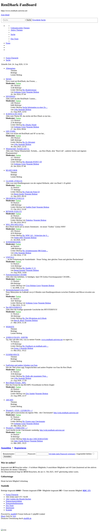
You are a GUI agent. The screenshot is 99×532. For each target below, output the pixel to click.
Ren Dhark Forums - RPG (16, 383)
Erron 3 (17, 348)
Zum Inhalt (5, 15)
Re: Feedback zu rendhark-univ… (35, 346)
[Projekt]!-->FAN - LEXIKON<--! (19, 410)
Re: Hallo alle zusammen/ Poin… (35, 376)
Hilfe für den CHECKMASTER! (35, 439)
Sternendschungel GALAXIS (17, 290)
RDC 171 (87, 491)
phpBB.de (27, 518)
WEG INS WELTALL (14, 225)
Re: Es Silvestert (28, 142)
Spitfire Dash (31, 207)
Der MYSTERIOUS (14, 307)
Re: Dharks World (29, 125)
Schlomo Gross (20, 92)
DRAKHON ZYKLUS (15, 198)
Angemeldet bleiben (84, 454)
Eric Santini (30, 394)
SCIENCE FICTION (14, 114)
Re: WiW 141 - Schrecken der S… (35, 235)
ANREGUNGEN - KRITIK (17, 337)
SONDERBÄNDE (13, 242)
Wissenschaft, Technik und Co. (17, 149)
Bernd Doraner (19, 270)
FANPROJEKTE (12, 355)
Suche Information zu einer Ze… (35, 107)
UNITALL (10, 257)
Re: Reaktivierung (29, 90)
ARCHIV (9, 400)
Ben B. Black (19, 320)
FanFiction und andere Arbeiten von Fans (21, 365)
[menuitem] (20, 28)
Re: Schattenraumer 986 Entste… (35, 251)
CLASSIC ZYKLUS (14, 181)
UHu (16, 109)
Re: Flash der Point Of (31, 192)
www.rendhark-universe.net (52, 340)
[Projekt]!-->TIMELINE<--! (16, 428)
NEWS (8, 79)
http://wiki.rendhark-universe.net (66, 413)
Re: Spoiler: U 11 (29, 268)
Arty (14, 516)
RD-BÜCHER (11, 170)
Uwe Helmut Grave (33, 286)
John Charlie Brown (21, 441)
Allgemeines (10, 68)
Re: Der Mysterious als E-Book (34, 318)
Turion (18, 83)
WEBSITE (10, 327)
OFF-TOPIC (11, 131)
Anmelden (6, 448)
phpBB (13, 514)
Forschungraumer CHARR (16, 275)
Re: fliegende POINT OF (32, 162)
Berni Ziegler (19, 194)
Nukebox (29, 220)
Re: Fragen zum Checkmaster (33, 421)
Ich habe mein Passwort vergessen (62, 454)
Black (3, 516)
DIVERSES (10, 96)
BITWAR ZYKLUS (14, 211)
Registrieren (20, 448)
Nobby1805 (18, 238)
